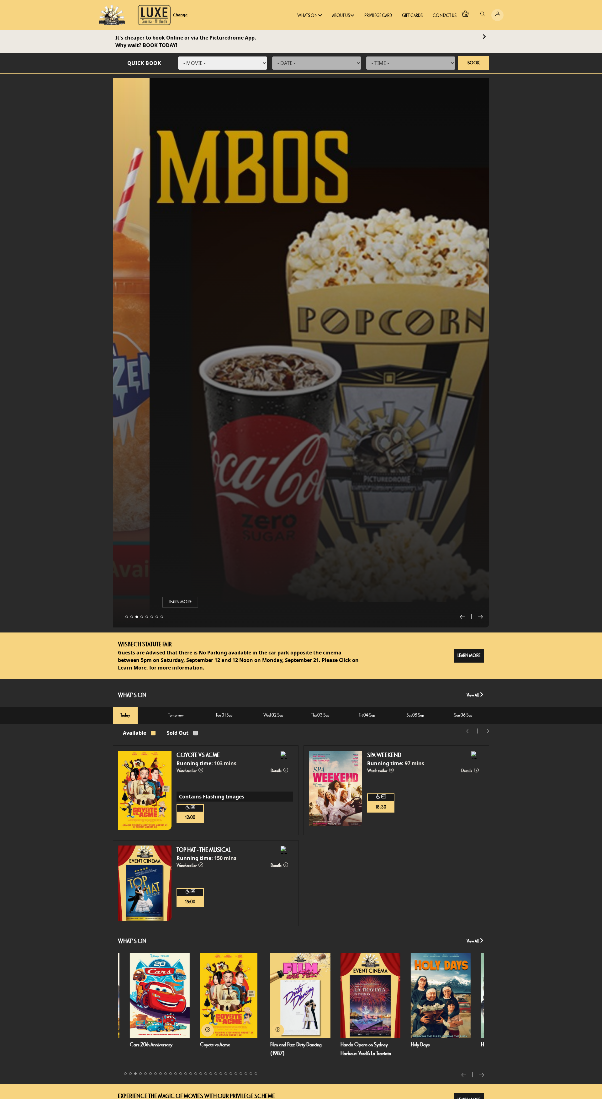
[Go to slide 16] (200, 1073)
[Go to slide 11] (175, 1073)
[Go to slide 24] (241, 1073)
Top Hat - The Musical (204, 850)
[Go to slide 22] (231, 1073)
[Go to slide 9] (165, 1073)
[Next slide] (480, 616)
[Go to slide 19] (215, 1073)
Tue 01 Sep (224, 715)
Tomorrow (176, 715)
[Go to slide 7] (157, 617)
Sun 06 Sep (463, 715)
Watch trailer (187, 770)
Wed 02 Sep (273, 715)
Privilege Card (378, 15)
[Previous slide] (466, 616)
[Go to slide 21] (225, 1073)
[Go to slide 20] (220, 1073)
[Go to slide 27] (256, 1073)
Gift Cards (412, 15)
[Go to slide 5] (146, 617)
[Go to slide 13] (185, 1073)
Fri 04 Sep (367, 715)
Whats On (307, 15)
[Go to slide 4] (141, 617)
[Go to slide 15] (195, 1073)
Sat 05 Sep (415, 715)
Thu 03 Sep (320, 715)
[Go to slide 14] (190, 1073)
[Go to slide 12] (180, 1073)
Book (473, 63)
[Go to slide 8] (162, 617)
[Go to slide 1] (126, 617)
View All (473, 695)
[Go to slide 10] (170, 1073)
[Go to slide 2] (131, 617)
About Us (341, 15)
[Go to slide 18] (210, 1073)
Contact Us (445, 15)
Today (125, 715)
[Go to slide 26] (251, 1073)
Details (276, 770)
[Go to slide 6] (151, 617)
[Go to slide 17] (205, 1073)
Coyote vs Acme (198, 755)
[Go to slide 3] (136, 617)
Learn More (143, 602)
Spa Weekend (384, 755)
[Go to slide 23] (236, 1073)
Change (180, 15)
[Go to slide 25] (246, 1073)
